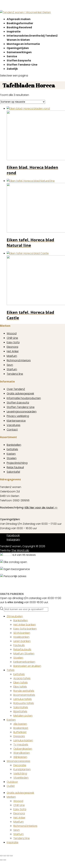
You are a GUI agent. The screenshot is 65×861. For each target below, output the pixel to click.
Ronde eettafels (23, 691)
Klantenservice (16, 421)
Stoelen (11, 458)
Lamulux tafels (22, 699)
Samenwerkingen (19, 52)
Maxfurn (12, 356)
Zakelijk (12, 69)
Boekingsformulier (20, 23)
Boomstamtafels (24, 695)
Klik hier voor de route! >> (41, 507)
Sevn (10, 365)
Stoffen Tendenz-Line (22, 65)
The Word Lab (20, 550)
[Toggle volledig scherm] (4, 855)
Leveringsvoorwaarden (21, 411)
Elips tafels (20, 687)
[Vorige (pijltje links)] (1, 859)
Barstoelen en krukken (27, 666)
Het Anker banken (24, 624)
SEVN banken (21, 633)
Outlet (11, 786)
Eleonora (12, 347)
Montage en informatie (23, 44)
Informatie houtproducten (24, 398)
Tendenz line (15, 374)
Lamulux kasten (23, 740)
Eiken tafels (20, 682)
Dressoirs (19, 736)
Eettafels (12, 449)
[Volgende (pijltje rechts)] (4, 859)
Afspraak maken (18, 19)
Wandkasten (21, 753)
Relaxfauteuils (22, 649)
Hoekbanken (21, 637)
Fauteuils (19, 645)
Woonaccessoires (18, 761)
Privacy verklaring (18, 416)
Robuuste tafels (23, 703)
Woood (11, 333)
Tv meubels (20, 744)
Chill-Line (12, 338)
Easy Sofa (13, 342)
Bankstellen (14, 445)
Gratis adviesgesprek (20, 393)
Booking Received (19, 27)
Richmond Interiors (19, 360)
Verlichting (20, 773)
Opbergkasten (22, 749)
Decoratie (19, 765)
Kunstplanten (22, 769)
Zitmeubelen (15, 616)
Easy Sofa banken (25, 629)
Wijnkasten (20, 757)
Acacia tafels (21, 678)
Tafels (10, 670)
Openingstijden (18, 48)
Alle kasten (20, 724)
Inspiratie (13, 31)
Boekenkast (20, 728)
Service (12, 56)
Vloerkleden (20, 778)
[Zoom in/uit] (1, 855)
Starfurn (12, 369)
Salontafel (13, 472)
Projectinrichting (17, 463)
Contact (12, 429)
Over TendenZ (16, 389)
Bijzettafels (20, 711)
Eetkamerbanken (24, 662)
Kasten (11, 454)
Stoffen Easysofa (19, 60)
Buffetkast (19, 732)
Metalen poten (22, 716)
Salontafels (20, 707)
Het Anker (13, 351)
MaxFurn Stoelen (23, 653)
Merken (11, 797)
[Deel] (8, 855)
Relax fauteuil (15, 467)
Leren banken (22, 641)
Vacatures (13, 425)
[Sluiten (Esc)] (11, 855)
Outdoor (12, 782)
